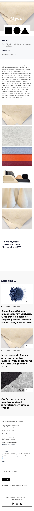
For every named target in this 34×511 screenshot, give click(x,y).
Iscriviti (6, 479)
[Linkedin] (21, 503)
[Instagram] (17, 503)
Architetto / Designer (9, 453)
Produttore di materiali (23, 453)
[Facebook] (13, 503)
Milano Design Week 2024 (11, 306)
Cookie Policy (21, 497)
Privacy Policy (13, 471)
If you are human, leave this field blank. (15, 485)
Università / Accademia (25, 455)
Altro (5, 457)
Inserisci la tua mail (9, 445)
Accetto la (10, 471)
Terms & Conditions (17, 499)
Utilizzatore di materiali (10, 455)
